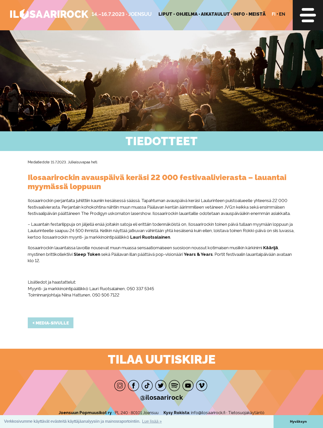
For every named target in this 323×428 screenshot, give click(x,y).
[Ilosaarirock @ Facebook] (133, 385)
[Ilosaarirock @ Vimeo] (201, 385)
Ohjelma (187, 14)
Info (239, 14)
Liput (165, 14)
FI (274, 14)
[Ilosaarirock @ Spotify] (174, 385)
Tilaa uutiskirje (162, 359)
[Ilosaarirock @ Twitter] (160, 385)
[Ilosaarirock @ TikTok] (147, 385)
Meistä (257, 14)
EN (282, 14)
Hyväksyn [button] (298, 421)
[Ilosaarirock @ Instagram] (119, 385)
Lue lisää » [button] (152, 421)
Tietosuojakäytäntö (246, 412)
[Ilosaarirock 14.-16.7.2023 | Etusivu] (49, 17)
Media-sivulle (50, 322)
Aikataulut (215, 14)
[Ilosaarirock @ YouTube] (188, 385)
